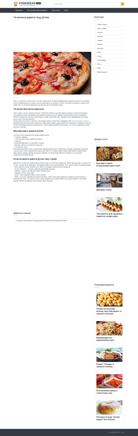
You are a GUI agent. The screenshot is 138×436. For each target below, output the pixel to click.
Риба (99, 68)
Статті (66, 10)
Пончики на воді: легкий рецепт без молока (108, 418)
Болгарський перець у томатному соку (106, 391)
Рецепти (19, 10)
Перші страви (102, 24)
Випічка (100, 44)
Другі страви (101, 28)
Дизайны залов (103, 190)
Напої (99, 52)
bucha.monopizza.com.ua (80, 121)
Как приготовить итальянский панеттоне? (108, 164)
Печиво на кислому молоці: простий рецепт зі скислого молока (109, 311)
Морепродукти (102, 72)
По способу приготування (36, 10)
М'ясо (99, 64)
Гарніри (99, 40)
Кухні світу (56, 10)
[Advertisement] (52, 37)
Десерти (100, 48)
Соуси (99, 56)
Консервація (101, 60)
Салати (99, 32)
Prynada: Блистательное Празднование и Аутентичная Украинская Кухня (41, 221)
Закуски (100, 36)
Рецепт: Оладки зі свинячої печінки (105, 365)
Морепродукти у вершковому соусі (105, 338)
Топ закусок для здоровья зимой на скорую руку (109, 215)
